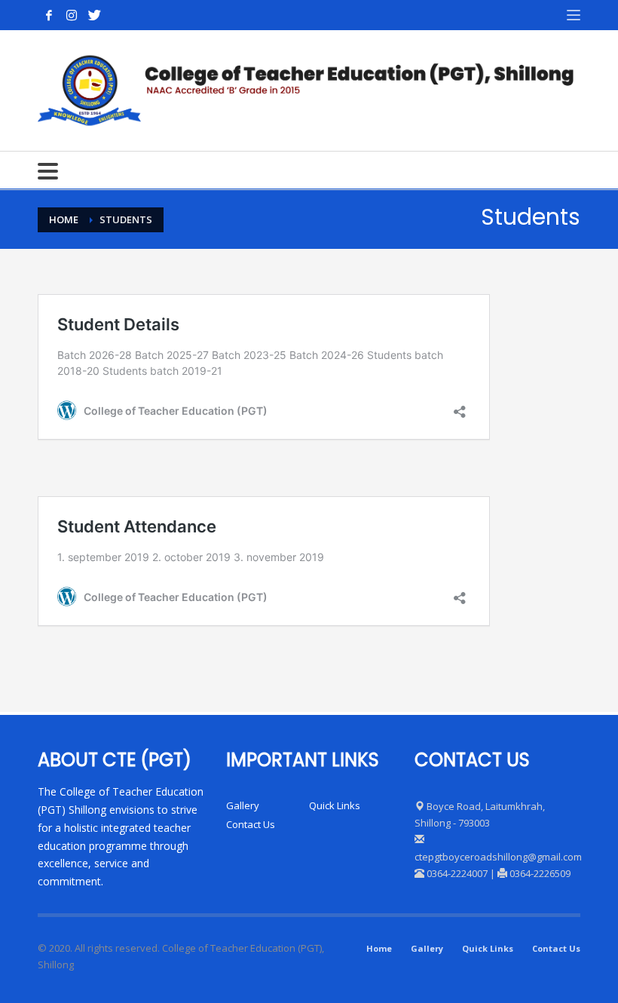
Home (379, 948)
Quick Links (334, 805)
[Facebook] (49, 15)
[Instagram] (71, 15)
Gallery (242, 805)
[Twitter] (94, 15)
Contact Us (250, 824)
